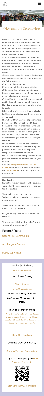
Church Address (22, 284)
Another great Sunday (13, 244)
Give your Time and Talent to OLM (21, 351)
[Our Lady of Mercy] (5, 6)
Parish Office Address (22, 289)
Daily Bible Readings (22, 335)
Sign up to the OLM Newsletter (22, 386)
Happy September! (12, 252)
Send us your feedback (22, 270)
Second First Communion (15, 235)
